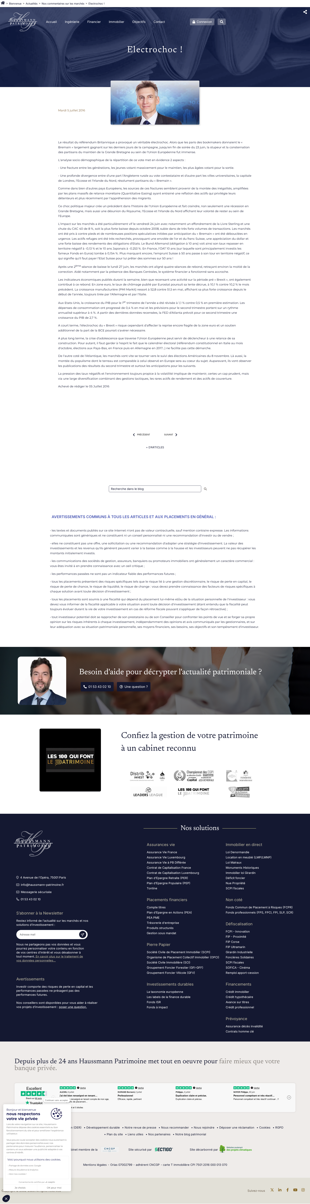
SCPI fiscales (235, 888)
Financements (238, 984)
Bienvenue (15, 3)
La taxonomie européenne (165, 991)
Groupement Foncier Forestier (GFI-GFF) (175, 967)
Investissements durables (170, 984)
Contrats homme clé (240, 1031)
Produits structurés (160, 928)
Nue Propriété (235, 883)
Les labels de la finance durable (169, 997)
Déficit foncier (235, 878)
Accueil (51, 22)
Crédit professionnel (240, 1007)
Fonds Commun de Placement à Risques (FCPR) (259, 907)
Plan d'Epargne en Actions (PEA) (169, 912)
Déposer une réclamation (235, 1127)
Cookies (263, 1127)
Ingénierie (72, 22)
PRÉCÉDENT (143, 434)
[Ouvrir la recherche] (222, 22)
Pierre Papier (158, 944)
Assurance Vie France (162, 852)
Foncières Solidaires (240, 957)
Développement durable (102, 1127)
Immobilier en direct (244, 844)
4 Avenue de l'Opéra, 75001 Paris (43, 877)
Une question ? (136, 687)
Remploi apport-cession (242, 972)
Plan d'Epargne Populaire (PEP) (168, 883)
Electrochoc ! (96, 3)
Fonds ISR (154, 1002)
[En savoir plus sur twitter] (273, 1190)
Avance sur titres (237, 1002)
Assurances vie (161, 844)
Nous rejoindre (202, 1127)
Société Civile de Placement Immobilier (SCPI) (178, 952)
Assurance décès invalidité (244, 1026)
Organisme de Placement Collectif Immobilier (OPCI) (183, 957)
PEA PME (153, 917)
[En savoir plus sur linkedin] (281, 1190)
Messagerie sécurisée (36, 892)
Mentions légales (95, 1164)
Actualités (31, 3)
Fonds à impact (157, 1007)
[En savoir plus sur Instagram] (304, 1190)
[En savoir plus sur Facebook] (288, 1190)
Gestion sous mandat (161, 933)
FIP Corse (232, 942)
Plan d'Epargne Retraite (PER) (167, 878)
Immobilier (116, 22)
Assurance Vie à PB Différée (166, 862)
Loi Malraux (234, 862)
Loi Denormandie (237, 852)
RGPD (278, 1127)
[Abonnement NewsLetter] (82, 934)
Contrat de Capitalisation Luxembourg (173, 873)
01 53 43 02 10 (99, 687)
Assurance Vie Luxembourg (166, 857)
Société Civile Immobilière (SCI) (168, 962)
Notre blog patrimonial (189, 1134)
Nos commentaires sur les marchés (63, 3)
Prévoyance (236, 1018)
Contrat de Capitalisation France (169, 867)
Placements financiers (167, 899)
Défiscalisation (239, 924)
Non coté (234, 899)
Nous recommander (174, 1127)
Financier (94, 22)
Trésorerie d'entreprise (163, 922)
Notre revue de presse (139, 1127)
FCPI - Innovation (238, 931)
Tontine (152, 888)
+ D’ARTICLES (155, 447)
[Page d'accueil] (3, 3)
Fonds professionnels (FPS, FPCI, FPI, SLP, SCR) (259, 912)
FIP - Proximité (236, 936)
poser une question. (73, 1007)
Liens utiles (134, 1134)
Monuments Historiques (242, 867)
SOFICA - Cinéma (238, 967)
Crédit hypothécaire (239, 997)
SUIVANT (168, 434)
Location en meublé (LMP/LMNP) (249, 857)
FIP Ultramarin (235, 947)
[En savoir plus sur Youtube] (296, 1190)
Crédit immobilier (237, 991)
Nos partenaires (158, 1134)
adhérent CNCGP (148, 1164)
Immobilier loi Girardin (241, 873)
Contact (159, 22)
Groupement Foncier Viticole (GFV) (171, 972)
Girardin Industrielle (239, 952)
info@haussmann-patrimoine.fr (42, 884)
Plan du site (113, 1134)
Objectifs (138, 22)
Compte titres (156, 907)
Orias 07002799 (121, 1164)
